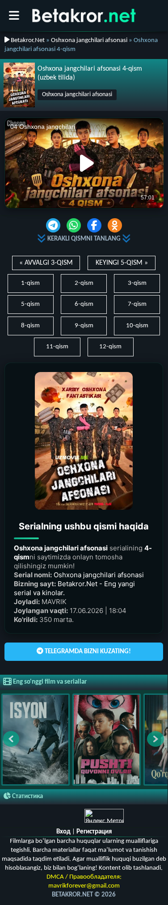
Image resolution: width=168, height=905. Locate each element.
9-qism (84, 325)
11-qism (57, 346)
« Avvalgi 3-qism (46, 262)
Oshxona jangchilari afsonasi (89, 40)
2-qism (84, 283)
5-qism (30, 304)
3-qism (137, 283)
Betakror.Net (27, 40)
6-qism (84, 304)
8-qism (30, 325)
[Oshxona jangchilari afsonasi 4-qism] (19, 85)
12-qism (110, 346)
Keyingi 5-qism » (122, 262)
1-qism (30, 283)
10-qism (137, 325)
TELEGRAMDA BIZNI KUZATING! (87, 651)
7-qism (137, 304)
